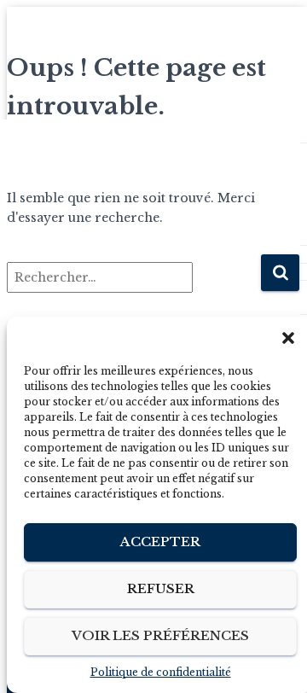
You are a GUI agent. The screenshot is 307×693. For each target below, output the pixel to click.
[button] (288, 337)
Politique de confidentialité (160, 672)
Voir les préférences (160, 635)
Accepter (160, 541)
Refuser (160, 588)
